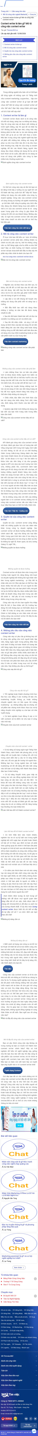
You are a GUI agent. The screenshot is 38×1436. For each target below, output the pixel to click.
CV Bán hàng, (6, 1327)
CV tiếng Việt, (29, 1310)
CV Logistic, (5, 1348)
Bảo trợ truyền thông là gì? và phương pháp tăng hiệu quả (18, 1226)
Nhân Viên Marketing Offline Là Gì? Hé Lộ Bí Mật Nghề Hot (18, 1194)
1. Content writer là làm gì (12, 44)
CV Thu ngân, (6, 1344)
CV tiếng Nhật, (17, 1313)
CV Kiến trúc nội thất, (8, 1337)
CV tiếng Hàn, (6, 1313)
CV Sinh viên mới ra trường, (11, 1334)
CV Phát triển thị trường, (10, 1341)
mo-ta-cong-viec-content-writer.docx (18, 256)
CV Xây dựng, (29, 1327)
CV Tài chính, (27, 1344)
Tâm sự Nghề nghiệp (11, 1299)
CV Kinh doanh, (6, 1324)
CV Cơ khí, (4, 1331)
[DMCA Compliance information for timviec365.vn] (15, 1419)
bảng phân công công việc (14, 1278)
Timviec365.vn (12, 30)
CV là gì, (32, 1317)
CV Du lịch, (24, 1341)
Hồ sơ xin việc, (6, 1310)
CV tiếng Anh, (17, 1310)
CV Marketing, (17, 1327)
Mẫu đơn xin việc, (30, 1313)
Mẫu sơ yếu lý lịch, (21, 1317)
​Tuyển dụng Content (12, 1070)
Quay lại (32, 14)
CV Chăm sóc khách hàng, (27, 1337)
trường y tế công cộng (12, 1281)
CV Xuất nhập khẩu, (17, 1331)
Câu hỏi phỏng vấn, (8, 1320)
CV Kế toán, (20, 1320)
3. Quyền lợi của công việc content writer (17, 51)
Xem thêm (18, 1267)
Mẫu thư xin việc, (7, 1317)
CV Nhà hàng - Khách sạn (20, 1348)
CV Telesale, (16, 1344)
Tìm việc (7, 969)
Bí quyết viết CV (9, 1296)
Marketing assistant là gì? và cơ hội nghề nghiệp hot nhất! (17, 1257)
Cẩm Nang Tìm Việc (11, 1302)
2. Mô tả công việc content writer (15, 48)
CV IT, (15, 1324)
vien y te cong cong (11, 1285)
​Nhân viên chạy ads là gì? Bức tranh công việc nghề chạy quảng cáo (17, 1163)
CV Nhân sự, (23, 1324)
